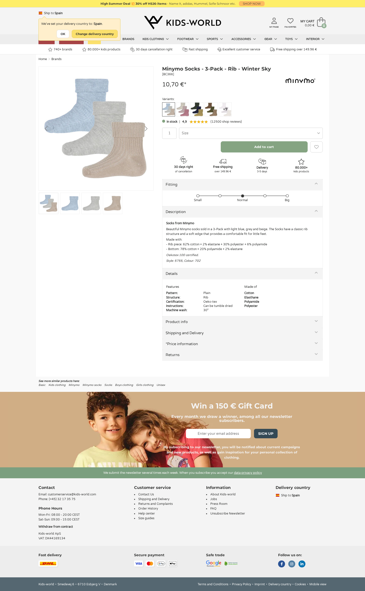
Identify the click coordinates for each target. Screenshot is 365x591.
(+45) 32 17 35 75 (62, 499)
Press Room (218, 504)
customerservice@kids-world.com (72, 494)
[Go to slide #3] (91, 203)
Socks (108, 385)
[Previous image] (46, 128)
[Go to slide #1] (48, 203)
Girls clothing (144, 385)
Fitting (171, 184)
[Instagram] (291, 564)
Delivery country (279, 584)
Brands (128, 39)
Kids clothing (154, 39)
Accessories (241, 39)
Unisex (160, 385)
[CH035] (211, 109)
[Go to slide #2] (70, 203)
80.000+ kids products (104, 49)
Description (176, 212)
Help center (146, 513)
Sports (213, 39)
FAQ (213, 508)
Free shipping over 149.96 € (296, 49)
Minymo (74, 385)
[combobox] (251, 133)
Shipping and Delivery (185, 333)
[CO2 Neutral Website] (231, 563)
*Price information (182, 344)
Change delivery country (95, 34)
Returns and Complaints (155, 504)
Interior (313, 39)
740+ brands (63, 49)
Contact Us (146, 494)
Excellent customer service (241, 49)
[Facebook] (281, 564)
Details (172, 273)
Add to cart (264, 147)
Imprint (260, 584)
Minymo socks (91, 385)
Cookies (300, 584)
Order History (148, 508)
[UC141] (197, 109)
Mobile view (318, 584)
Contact (46, 487)
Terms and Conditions (213, 584)
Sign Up (265, 433)
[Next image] (146, 128)
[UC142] (183, 109)
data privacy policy (248, 473)
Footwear (185, 39)
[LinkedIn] (301, 564)
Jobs (213, 499)
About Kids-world (223, 494)
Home (42, 59)
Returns (173, 355)
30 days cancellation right (154, 49)
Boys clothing (124, 385)
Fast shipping (198, 49)
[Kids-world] (182, 22)
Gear (268, 39)
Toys (289, 39)
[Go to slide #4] (112, 203)
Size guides (146, 518)
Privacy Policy (241, 584)
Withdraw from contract (55, 526)
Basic (41, 385)
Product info (177, 322)
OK (63, 34)
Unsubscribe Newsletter (227, 513)
